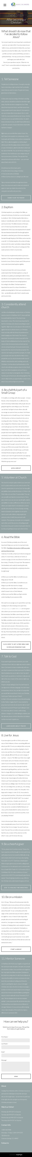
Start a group (16, 949)
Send (16, 1076)
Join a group (16, 468)
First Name (4, 1037)
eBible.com (18, 608)
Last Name (4, 1044)
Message (3, 1060)
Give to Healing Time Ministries (16, 887)
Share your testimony (16, 198)
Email (2, 1052)
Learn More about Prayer (16, 726)
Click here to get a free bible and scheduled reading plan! (16, 645)
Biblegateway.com (7, 608)
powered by (16, 1154)
